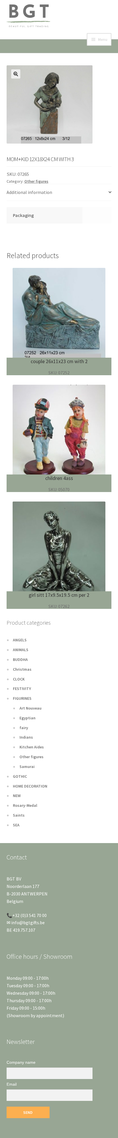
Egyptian (27, 717)
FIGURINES (22, 698)
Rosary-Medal (25, 805)
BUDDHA (20, 659)
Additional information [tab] (29, 192)
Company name (21, 1062)
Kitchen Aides (31, 747)
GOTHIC (20, 776)
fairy (23, 727)
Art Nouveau (30, 708)
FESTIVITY (22, 688)
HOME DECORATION (30, 786)
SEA (16, 825)
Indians (26, 737)
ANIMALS (20, 649)
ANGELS (20, 640)
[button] (15, 74)
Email (12, 1084)
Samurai (27, 766)
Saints (19, 815)
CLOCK (19, 679)
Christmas (22, 669)
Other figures (36, 181)
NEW (17, 795)
